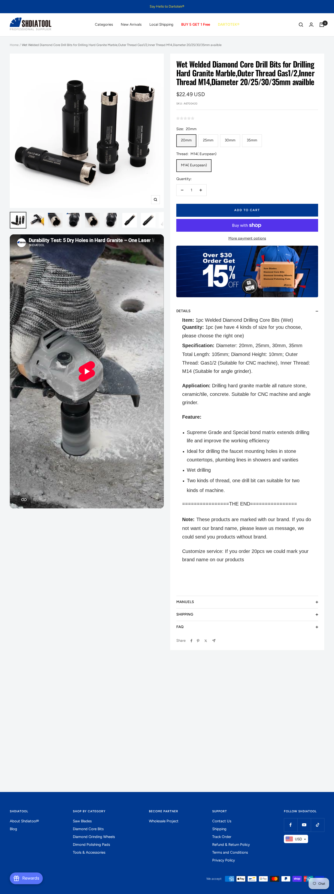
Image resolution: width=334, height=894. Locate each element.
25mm (208, 140)
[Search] (301, 25)
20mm (186, 140)
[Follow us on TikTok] (317, 825)
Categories (104, 24)
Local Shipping (161, 24)
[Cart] (321, 25)
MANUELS (185, 602)
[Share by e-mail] (213, 640)
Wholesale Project (163, 821)
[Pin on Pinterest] (198, 640)
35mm (252, 140)
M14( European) (194, 165)
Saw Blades (82, 821)
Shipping (219, 829)
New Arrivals (131, 24)
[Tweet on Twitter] (206, 640)
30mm (230, 140)
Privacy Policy (223, 860)
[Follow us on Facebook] (290, 825)
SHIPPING (184, 614)
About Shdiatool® (24, 821)
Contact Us (221, 821)
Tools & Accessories (89, 852)
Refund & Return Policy (231, 844)
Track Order (221, 837)
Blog (13, 829)
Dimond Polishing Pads (91, 844)
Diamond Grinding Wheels (94, 837)
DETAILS (183, 311)
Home (14, 45)
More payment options (247, 238)
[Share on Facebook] (191, 640)
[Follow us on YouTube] (304, 825)
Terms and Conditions (230, 852)
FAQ (180, 627)
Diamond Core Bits (88, 829)
